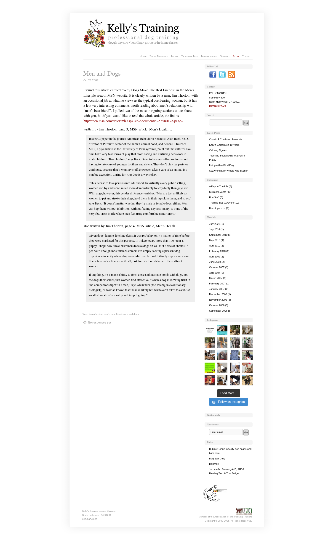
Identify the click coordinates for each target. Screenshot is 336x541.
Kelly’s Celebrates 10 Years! (224, 144)
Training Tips (189, 56)
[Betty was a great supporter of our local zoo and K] (210, 330)
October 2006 (216, 305)
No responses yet (99, 322)
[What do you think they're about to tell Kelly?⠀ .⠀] (235, 342)
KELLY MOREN (218, 93)
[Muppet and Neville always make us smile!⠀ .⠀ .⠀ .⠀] (235, 380)
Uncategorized (217, 208)
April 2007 (214, 272)
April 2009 (214, 256)
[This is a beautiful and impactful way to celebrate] (222, 330)
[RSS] (231, 77)
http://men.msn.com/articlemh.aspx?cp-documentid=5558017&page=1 (134, 120)
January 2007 (216, 289)
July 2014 (214, 229)
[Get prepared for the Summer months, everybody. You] (222, 380)
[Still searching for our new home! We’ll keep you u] (222, 342)
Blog (236, 56)
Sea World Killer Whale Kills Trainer (228, 170)
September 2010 (218, 234)
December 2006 (218, 294)
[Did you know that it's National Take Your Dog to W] (235, 368)
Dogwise (214, 463)
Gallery (225, 56)
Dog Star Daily (217, 458)
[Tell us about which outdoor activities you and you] (247, 380)
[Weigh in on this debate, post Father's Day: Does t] (247, 368)
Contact (247, 56)
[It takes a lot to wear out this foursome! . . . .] (222, 368)
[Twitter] (222, 77)
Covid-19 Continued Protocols (225, 139)
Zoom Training (158, 56)
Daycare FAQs (217, 105)
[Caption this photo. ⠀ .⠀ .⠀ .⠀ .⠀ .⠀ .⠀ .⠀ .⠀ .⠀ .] (247, 342)
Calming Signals (218, 150)
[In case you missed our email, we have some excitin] (210, 368)
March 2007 (215, 278)
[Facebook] (212, 77)
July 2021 (214, 224)
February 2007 (217, 283)
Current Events (217, 192)
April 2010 (214, 245)
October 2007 (216, 267)
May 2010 (214, 240)
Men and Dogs (102, 73)
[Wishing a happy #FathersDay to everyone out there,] (210, 380)
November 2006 (218, 299)
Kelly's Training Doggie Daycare (99, 511)
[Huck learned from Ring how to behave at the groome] (247, 330)
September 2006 (218, 310)
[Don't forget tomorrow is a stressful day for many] (247, 355)
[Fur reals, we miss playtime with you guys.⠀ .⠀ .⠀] (222, 355)
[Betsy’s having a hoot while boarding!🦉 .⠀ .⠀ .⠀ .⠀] (210, 342)
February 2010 (217, 251)
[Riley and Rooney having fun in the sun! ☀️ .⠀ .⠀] (235, 330)
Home (143, 56)
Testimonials (209, 56)
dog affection (96, 314)
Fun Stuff (214, 197)
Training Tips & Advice (221, 202)
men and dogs (131, 314)
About (174, 56)
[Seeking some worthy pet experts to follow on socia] (210, 355)
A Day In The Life (218, 186)
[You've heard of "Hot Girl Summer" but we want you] (235, 355)
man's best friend (113, 314)
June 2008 (215, 261)
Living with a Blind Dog (221, 165)
